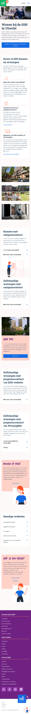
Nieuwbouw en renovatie (9, 681)
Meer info (15, 356)
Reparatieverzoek (6, 628)
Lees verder (15, 483)
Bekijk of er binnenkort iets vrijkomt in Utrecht (15, 45)
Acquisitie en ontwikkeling (9, 684)
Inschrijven (5, 618)
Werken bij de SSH (7, 669)
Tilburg (4, 649)
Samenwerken (6, 666)
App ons (15, 580)
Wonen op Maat (6, 633)
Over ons (4, 664)
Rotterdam (5, 641)
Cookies (3, 706)
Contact (4, 661)
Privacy (3, 702)
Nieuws (4, 674)
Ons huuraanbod (6, 623)
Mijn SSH (4, 631)
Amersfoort (5, 654)
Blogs (3, 676)
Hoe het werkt (15, 577)
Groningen (4, 651)
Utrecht (4, 643)
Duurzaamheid (6, 679)
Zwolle (3, 646)
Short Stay (5, 626)
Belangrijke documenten (8, 671)
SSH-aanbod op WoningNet (11, 154)
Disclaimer (4, 704)
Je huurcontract (7, 124)
